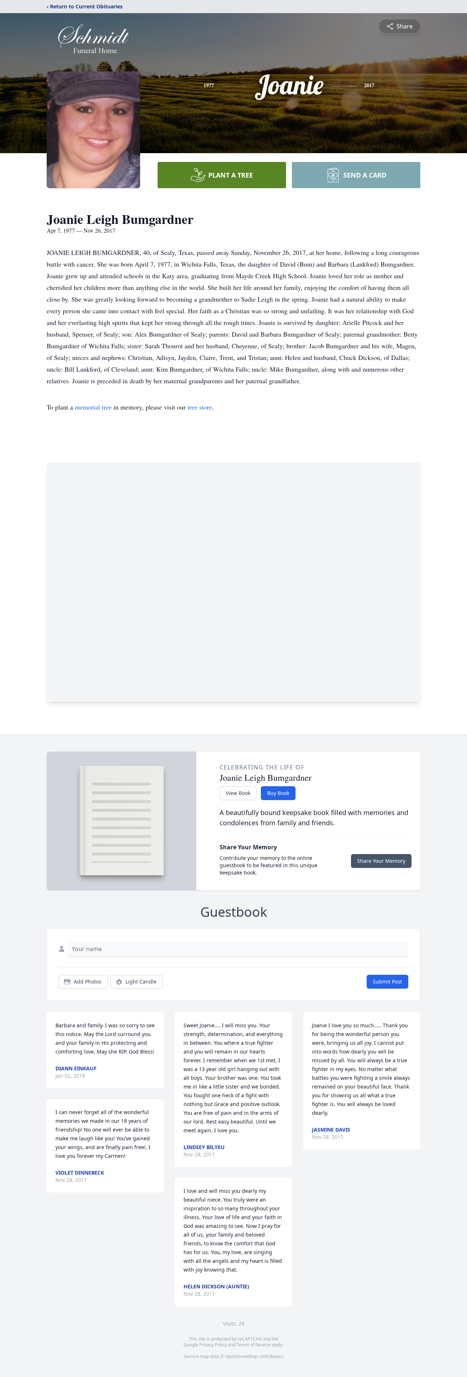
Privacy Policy (213, 1345)
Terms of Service (253, 1345)
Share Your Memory (381, 860)
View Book (238, 793)
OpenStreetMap (241, 1356)
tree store (200, 407)
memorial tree (93, 407)
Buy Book (278, 793)
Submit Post (387, 981)
